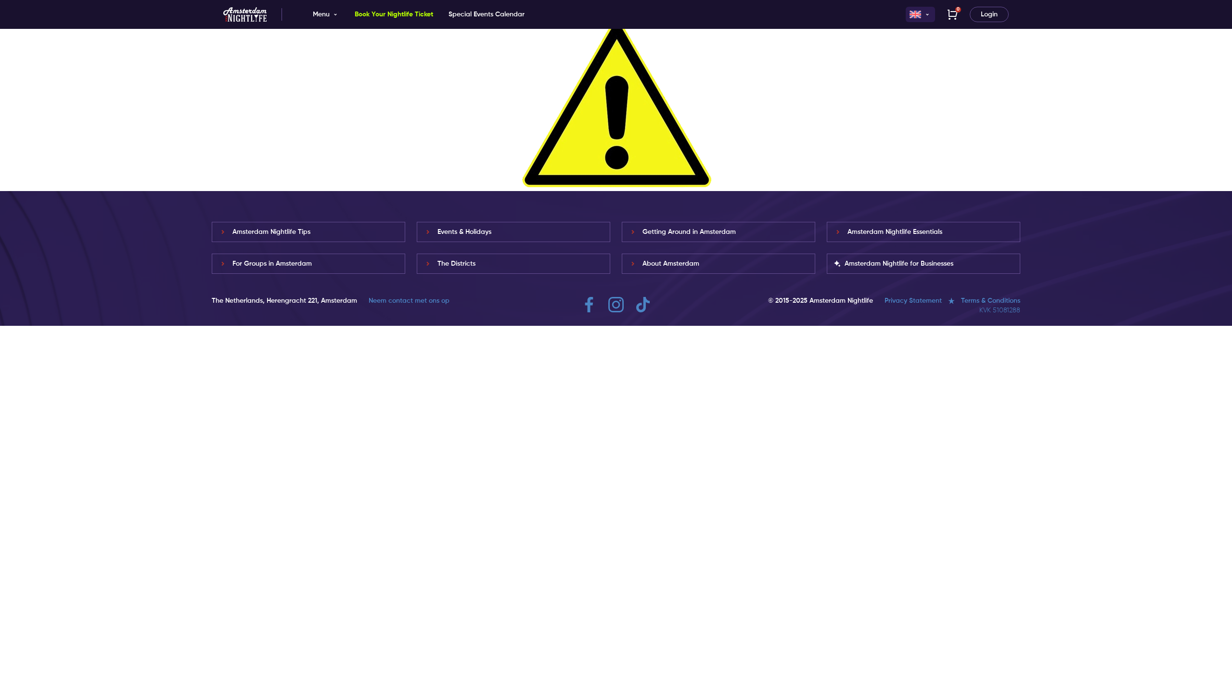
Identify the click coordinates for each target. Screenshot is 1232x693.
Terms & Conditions (990, 300)
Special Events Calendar (487, 14)
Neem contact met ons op (409, 300)
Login (989, 14)
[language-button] (920, 14)
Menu (321, 14)
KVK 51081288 (999, 310)
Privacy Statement (913, 300)
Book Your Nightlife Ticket (394, 14)
